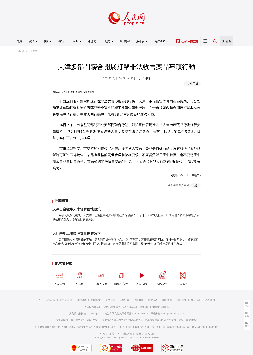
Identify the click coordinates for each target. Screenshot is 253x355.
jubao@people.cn (160, 307)
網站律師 (181, 300)
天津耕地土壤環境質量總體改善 (76, 233)
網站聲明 (167, 300)
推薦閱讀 (61, 201)
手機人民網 (100, 283)
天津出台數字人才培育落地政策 (76, 209)
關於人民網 (66, 300)
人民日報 (59, 283)
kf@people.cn (95, 313)
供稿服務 (138, 300)
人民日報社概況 (46, 300)
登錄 (228, 41)
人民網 (20, 51)
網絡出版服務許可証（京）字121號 (146, 327)
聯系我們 (210, 300)
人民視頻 (141, 283)
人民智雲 (161, 283)
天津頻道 (33, 51)
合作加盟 (124, 300)
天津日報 (144, 78)
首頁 (19, 41)
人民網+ (80, 283)
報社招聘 (81, 300)
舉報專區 (124, 41)
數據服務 (153, 300)
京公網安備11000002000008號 (202, 327)
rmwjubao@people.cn (173, 313)
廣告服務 (110, 300)
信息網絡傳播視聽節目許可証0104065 (55, 327)
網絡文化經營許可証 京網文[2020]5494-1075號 (101, 327)
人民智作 (182, 283)
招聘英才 (96, 300)
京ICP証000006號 (176, 327)
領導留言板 (121, 283)
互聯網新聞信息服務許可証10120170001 (77, 320)
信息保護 (196, 300)
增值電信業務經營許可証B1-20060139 (122, 320)
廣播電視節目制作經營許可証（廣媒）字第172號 (171, 320)
